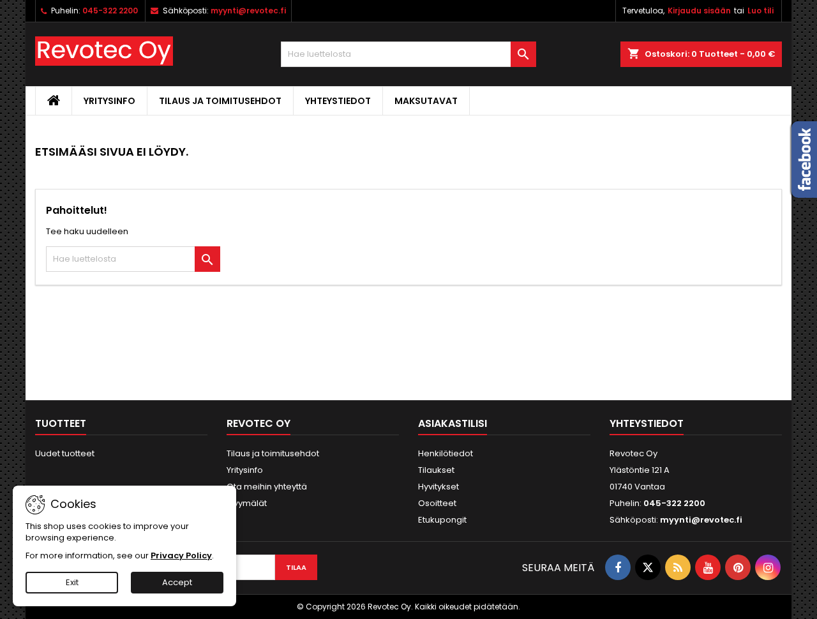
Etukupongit (442, 520)
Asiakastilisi (452, 423)
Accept (177, 582)
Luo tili (760, 10)
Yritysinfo (109, 100)
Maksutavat (426, 100)
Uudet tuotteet (64, 453)
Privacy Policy (181, 555)
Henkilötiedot (445, 453)
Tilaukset (436, 470)
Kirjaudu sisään (699, 10)
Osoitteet (437, 503)
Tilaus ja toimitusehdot (220, 100)
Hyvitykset (438, 487)
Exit (72, 582)
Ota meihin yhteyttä (267, 487)
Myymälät (247, 503)
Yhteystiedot (338, 100)
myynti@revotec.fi (248, 10)
